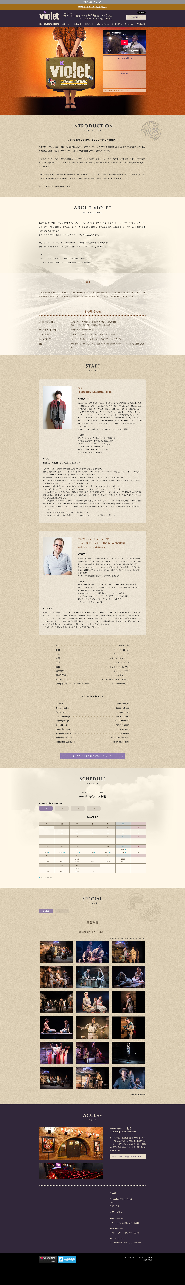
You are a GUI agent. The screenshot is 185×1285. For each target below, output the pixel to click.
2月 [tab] (62, 808)
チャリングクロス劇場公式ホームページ (92, 756)
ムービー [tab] (62, 911)
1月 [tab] (46, 808)
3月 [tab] (78, 808)
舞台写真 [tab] (46, 911)
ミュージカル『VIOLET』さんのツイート (117, 91)
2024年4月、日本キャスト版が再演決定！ (92, 7)
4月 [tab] (94, 808)
